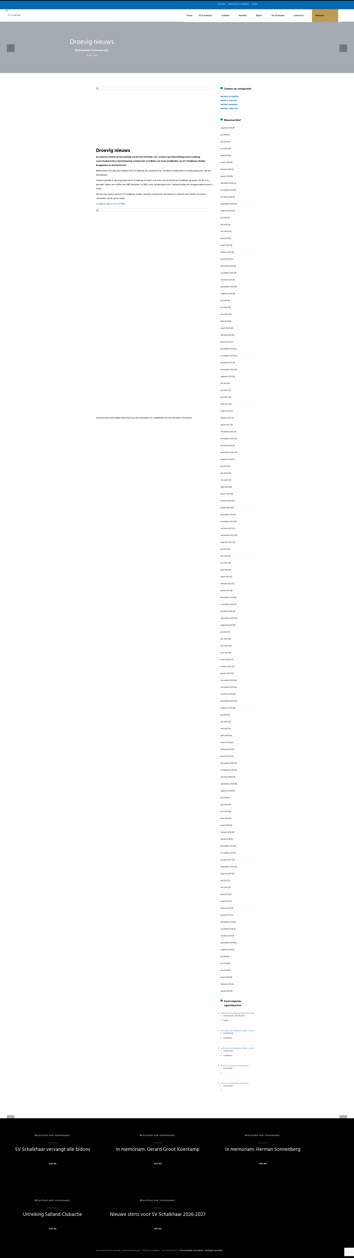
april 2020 (225, 652)
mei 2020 (224, 645)
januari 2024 (225, 342)
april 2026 (224, 155)
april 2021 (224, 569)
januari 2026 (225, 176)
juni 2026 (224, 141)
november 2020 (227, 604)
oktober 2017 (226, 860)
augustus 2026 (226, 128)
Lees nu (52, 1163)
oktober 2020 (226, 611)
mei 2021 (224, 563)
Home (189, 15)
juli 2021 (224, 549)
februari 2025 (226, 252)
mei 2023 (224, 397)
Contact (255, 4)
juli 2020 (224, 632)
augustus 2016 (226, 949)
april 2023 (224, 404)
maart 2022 (225, 494)
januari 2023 (225, 424)
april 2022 (224, 487)
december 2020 (227, 597)
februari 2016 (226, 984)
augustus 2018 (226, 790)
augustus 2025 (226, 210)
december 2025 (227, 183)
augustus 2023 (226, 376)
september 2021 (227, 535)
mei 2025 (224, 231)
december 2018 (227, 763)
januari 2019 (225, 756)
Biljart (259, 15)
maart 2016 (225, 977)
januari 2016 (225, 991)
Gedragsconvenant (214, 1250)
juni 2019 (224, 721)
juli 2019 (224, 714)
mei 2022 (224, 480)
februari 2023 (226, 418)
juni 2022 (224, 473)
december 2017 (227, 846)
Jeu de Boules (277, 15)
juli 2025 (224, 217)
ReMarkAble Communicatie (91, 50)
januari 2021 (225, 590)
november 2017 (227, 853)
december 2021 (227, 514)
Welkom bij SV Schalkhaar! (238, 4)
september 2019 (227, 701)
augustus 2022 (226, 459)
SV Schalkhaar (205, 15)
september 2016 (227, 942)
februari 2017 (226, 908)
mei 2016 (224, 970)
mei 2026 (224, 148)
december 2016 (227, 922)
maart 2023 (225, 411)
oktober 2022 (226, 445)
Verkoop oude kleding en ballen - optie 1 (238, 1030)
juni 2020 (224, 639)
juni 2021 (224, 556)
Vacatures (221, 4)
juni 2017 (224, 880)
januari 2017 (225, 915)
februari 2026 (226, 169)
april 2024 (225, 321)
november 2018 (227, 770)
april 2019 (224, 735)
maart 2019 (225, 742)
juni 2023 (224, 390)
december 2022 (227, 431)
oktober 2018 (226, 777)
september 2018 (227, 784)
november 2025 (227, 190)
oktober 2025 (226, 197)
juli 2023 (224, 383)
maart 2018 (225, 825)
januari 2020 (225, 673)
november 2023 (227, 355)
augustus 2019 (226, 708)
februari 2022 (226, 500)
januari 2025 (225, 259)
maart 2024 (225, 328)
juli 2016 (224, 956)
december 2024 (227, 266)
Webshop (319, 15)
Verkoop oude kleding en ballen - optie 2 (238, 1048)
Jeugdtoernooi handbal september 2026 (237, 1013)
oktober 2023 (226, 362)
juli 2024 (224, 300)
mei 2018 (224, 811)
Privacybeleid (186, 1250)
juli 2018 (224, 797)
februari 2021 (226, 583)
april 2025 (224, 238)
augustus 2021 (226, 542)
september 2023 (227, 369)
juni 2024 (224, 307)
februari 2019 (226, 749)
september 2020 (227, 618)
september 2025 (227, 204)
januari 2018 (225, 839)
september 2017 (227, 866)
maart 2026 (225, 162)
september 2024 (227, 286)
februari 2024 (226, 335)
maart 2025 (225, 245)
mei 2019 (224, 728)
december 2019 (227, 680)
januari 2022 (225, 507)
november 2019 (227, 687)
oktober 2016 (226, 935)
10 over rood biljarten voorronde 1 (235, 1065)
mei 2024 (224, 314)
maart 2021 (225, 576)
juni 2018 (224, 804)
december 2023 (227, 349)
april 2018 (224, 818)
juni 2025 (224, 224)
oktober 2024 (226, 279)
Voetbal (225, 15)
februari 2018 (226, 832)
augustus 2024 (226, 293)
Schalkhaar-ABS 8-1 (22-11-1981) (110, 204)
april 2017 (224, 894)
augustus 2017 (226, 873)
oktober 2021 (226, 528)
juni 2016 (224, 963)
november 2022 (227, 438)
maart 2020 (225, 659)
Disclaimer (198, 1250)
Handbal (243, 15)
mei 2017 (224, 887)
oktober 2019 (226, 694)
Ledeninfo (299, 15)
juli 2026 (224, 134)
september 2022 (227, 452)
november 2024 (227, 273)
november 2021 (227, 521)
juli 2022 (224, 466)
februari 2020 (226, 666)
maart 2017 (225, 901)
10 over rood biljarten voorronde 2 (235, 1083)
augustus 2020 (226, 625)
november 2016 (227, 929)
